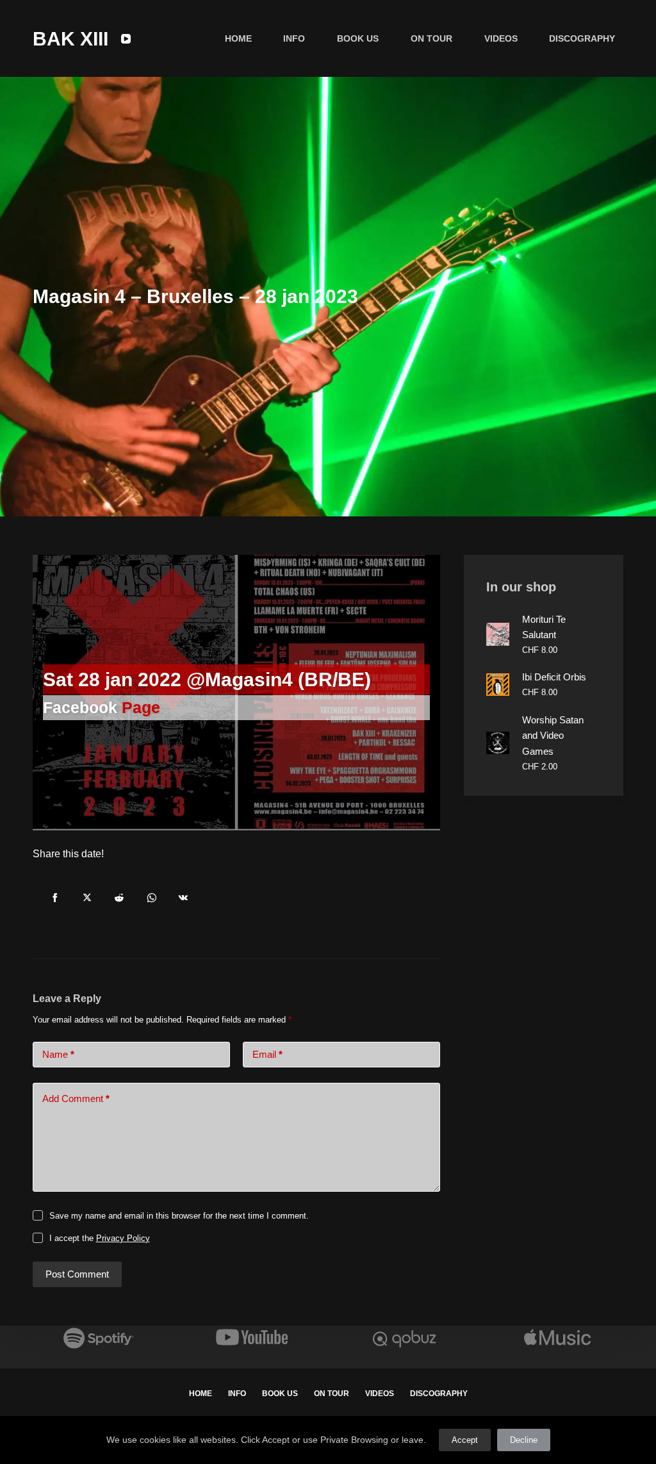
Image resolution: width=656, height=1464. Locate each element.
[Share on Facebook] (55, 897)
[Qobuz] (404, 1337)
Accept (465, 1440)
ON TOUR (431, 38)
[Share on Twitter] (87, 897)
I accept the (99, 1238)
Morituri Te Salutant (544, 627)
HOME (238, 38)
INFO (294, 38)
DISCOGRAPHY (582, 38)
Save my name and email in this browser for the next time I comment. (179, 1216)
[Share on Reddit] (119, 897)
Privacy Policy (123, 1238)
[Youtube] (252, 1337)
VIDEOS (501, 38)
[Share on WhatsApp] (151, 897)
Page (141, 707)
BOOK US (358, 38)
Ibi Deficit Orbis (554, 676)
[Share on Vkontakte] (183, 897)
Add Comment (76, 1098)
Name (58, 1054)
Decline (523, 1440)
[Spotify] (98, 1337)
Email (267, 1054)
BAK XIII (70, 38)
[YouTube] (126, 39)
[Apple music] (557, 1337)
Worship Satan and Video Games (553, 735)
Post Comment (77, 1274)
